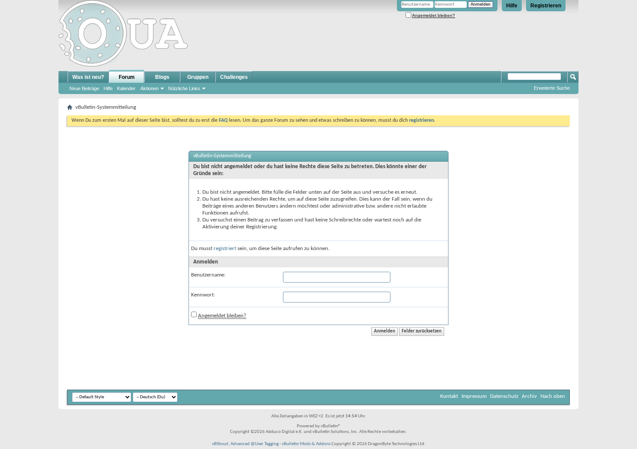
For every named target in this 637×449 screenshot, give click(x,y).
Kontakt (449, 396)
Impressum (474, 396)
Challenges (234, 77)
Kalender (126, 88)
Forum (127, 77)
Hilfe (511, 6)
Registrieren (545, 6)
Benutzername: (208, 275)
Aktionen (149, 88)
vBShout (220, 444)
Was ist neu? (88, 77)
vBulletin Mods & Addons (306, 444)
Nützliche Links (184, 88)
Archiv (529, 396)
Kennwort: (203, 295)
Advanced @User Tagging (255, 444)
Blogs (162, 77)
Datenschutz (504, 396)
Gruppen (197, 77)
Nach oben (552, 396)
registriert (225, 248)
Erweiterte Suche (552, 88)
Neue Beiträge (84, 88)
